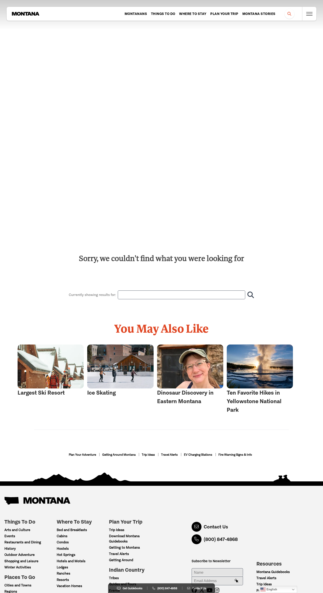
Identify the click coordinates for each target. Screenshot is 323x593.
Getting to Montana (124, 547)
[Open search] (289, 14)
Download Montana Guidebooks (124, 538)
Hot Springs (66, 555)
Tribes (114, 578)
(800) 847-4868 (221, 539)
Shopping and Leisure (21, 561)
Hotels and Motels (71, 561)
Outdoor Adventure (19, 555)
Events (9, 536)
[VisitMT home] (25, 14)
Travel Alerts (169, 455)
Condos (63, 542)
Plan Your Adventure (83, 455)
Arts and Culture (17, 530)
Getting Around (121, 560)
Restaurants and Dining (22, 542)
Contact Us (216, 527)
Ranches (63, 573)
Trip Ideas (149, 455)
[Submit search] (249, 295)
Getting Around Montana (119, 455)
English (271, 589)
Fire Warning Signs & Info (235, 455)
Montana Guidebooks (273, 572)
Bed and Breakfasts (72, 530)
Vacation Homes (69, 586)
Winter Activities (17, 567)
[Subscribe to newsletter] (236, 581)
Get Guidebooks (132, 588)
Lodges (62, 567)
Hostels (63, 548)
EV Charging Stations (198, 455)
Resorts (63, 580)
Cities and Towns (17, 585)
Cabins (62, 536)
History (10, 548)
